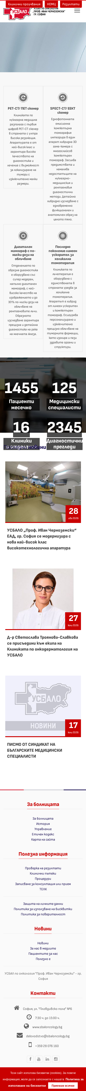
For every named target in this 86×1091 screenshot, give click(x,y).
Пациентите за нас (43, 954)
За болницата (43, 818)
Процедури (43, 879)
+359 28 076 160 (47, 1046)
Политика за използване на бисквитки (43, 909)
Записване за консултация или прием (43, 884)
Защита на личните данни (43, 904)
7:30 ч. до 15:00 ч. (47, 1018)
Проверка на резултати (43, 868)
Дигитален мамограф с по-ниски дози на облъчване (23, 253)
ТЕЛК (43, 889)
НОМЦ (51, 4)
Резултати (71, 4)
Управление (43, 829)
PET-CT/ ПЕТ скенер (23, 108)
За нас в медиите (43, 948)
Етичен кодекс (43, 834)
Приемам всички (63, 1085)
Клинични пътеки (43, 873)
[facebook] (30, 1062)
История (43, 824)
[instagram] (56, 1062)
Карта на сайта (43, 839)
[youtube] (39, 1062)
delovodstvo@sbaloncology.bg (47, 1036)
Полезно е (43, 959)
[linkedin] (47, 1062)
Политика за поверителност (43, 914)
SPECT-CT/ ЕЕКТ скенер (62, 110)
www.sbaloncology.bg (47, 1027)
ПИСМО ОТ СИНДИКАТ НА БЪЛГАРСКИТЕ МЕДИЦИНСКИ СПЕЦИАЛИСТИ (34, 750)
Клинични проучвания (24, 4)
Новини (43, 943)
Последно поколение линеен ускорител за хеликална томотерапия (63, 255)
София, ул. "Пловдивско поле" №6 (47, 1009)
